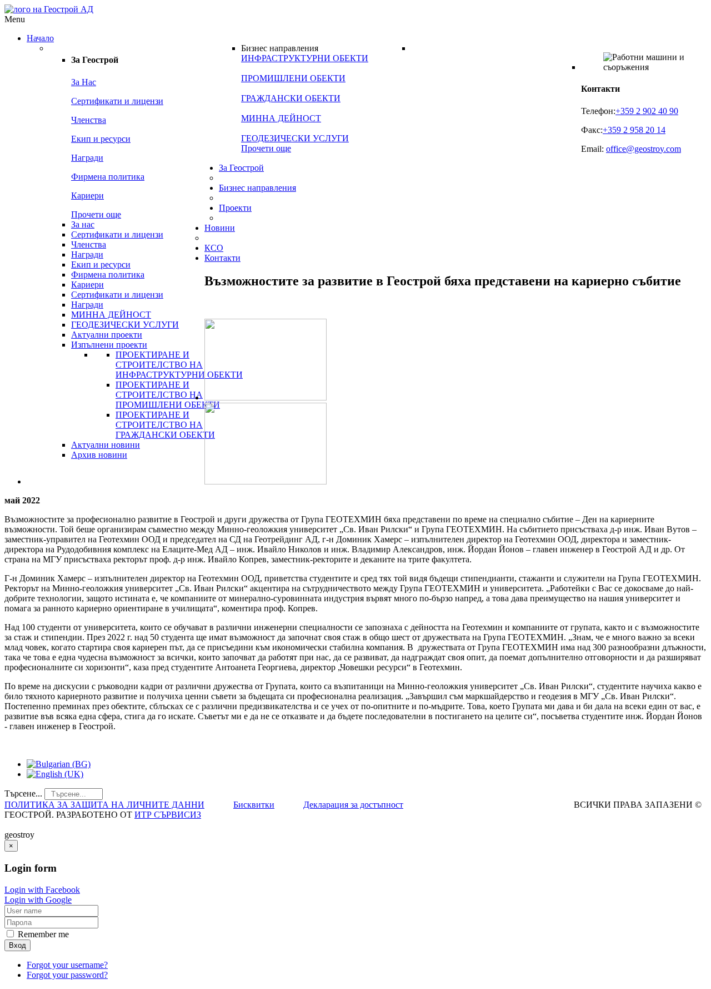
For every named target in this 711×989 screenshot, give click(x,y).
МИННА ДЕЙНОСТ (281, 118)
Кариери (87, 195)
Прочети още (96, 214)
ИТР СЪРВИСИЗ (167, 814)
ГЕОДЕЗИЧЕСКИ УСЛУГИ (295, 138)
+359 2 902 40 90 (646, 111)
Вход (17, 945)
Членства (88, 120)
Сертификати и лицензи (117, 101)
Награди (87, 157)
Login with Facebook (42, 889)
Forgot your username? (67, 965)
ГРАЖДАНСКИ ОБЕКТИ (291, 98)
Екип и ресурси (101, 139)
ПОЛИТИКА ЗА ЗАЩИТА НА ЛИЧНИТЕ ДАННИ (104, 804)
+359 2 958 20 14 (634, 130)
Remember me (42, 934)
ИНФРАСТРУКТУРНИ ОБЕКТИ (304, 58)
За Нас (83, 82)
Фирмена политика (107, 176)
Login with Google (38, 899)
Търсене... (23, 793)
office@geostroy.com (643, 149)
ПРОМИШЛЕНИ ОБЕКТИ (293, 78)
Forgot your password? (67, 975)
